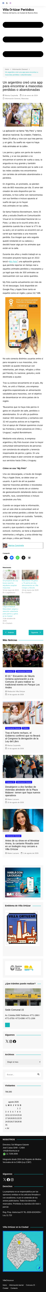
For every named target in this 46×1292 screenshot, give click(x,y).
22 (18, 1118)
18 (9, 1118)
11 (9, 1115)
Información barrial (16, 1285)
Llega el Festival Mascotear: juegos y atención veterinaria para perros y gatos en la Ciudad (10, 611)
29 (18, 1122)
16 (20, 1115)
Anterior (11, 632)
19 (11, 1118)
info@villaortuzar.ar (11, 1151)
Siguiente (34, 632)
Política (25, 728)
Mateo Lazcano (13, 799)
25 (9, 1122)
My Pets (13, 261)
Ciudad (5, 1288)
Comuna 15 (10, 671)
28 (16, 1122)
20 (13, 1118)
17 (6, 1118)
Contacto (14, 1288)
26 (11, 1122)
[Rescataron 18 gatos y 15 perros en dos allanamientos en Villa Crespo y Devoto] (30, 574)
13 (13, 1115)
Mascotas (25, 98)
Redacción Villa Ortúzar (16, 691)
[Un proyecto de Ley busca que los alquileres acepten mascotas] (11, 574)
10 (6, 1115)
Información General (12, 98)
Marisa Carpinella (11, 95)
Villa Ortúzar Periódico (18, 9)
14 (16, 1115)
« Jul (7, 1128)
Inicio (5, 1285)
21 (16, 1118)
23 (20, 1118)
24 (6, 1122)
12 (11, 1115)
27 (13, 1122)
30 (20, 1122)
